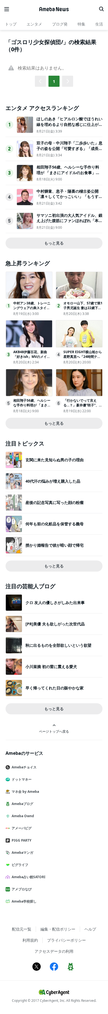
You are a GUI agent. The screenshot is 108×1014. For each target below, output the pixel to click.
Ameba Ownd (23, 816)
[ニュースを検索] (101, 9)
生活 (99, 24)
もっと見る (54, 243)
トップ (11, 24)
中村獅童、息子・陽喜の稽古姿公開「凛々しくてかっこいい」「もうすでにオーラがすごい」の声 (69, 196)
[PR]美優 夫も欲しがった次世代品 (55, 623)
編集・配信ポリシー (57, 929)
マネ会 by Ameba (25, 791)
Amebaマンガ (22, 852)
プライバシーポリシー (66, 940)
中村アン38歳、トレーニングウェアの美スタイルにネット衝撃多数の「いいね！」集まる (31, 310)
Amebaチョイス (24, 767)
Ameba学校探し (24, 901)
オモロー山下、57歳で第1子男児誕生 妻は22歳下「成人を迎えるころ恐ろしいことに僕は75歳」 (82, 310)
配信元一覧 (21, 929)
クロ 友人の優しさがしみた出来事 (55, 602)
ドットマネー (22, 779)
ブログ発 (60, 24)
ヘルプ (90, 929)
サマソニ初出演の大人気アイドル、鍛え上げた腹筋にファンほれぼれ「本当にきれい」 (69, 221)
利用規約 (30, 940)
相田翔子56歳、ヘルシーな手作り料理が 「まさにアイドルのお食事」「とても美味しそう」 (68, 172)
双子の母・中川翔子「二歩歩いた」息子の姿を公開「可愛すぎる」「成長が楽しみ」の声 (69, 148)
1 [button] (54, 81)
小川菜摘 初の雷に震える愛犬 (51, 666)
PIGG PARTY (21, 840)
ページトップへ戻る (54, 731)
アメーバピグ (22, 828)
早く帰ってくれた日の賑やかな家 (54, 688)
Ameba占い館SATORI (28, 877)
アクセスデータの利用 (54, 951)
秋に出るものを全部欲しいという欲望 (58, 645)
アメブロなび (22, 889)
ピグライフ (20, 864)
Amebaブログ (22, 803)
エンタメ (34, 24)
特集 (81, 24)
